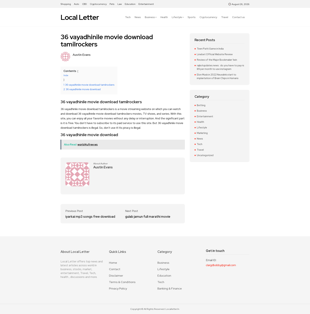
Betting (201, 105)
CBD (84, 4)
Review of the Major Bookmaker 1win (217, 59)
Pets (112, 4)
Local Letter (80, 17)
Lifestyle (177, 17)
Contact (114, 269)
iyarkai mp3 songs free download (90, 217)
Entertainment (146, 4)
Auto (76, 4)
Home (113, 262)
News (138, 17)
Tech (128, 17)
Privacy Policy (118, 288)
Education (130, 4)
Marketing (202, 133)
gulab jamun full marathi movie (147, 217)
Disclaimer (116, 275)
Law (120, 4)
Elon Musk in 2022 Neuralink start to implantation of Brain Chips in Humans (217, 76)
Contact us (238, 17)
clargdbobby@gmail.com (221, 265)
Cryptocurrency (98, 4)
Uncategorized (205, 155)
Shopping (66, 4)
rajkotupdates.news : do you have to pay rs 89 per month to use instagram (220, 67)
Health (164, 17)
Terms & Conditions (122, 282)
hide (66, 75)
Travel (224, 17)
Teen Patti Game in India (210, 48)
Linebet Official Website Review (215, 54)
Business (150, 17)
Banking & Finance (169, 288)
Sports (192, 17)
